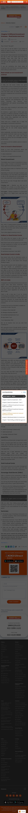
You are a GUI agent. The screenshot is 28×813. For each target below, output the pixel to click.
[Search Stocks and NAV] (24, 2)
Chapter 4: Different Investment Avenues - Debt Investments (13, 409)
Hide (24, 392)
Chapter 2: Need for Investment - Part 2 (12, 402)
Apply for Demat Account (17, 1)
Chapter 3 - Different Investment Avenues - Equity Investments (13, 405)
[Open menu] (26, 2)
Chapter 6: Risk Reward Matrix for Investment (13, 417)
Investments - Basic (9, 396)
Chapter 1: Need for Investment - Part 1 (12, 400)
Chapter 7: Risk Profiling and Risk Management (13, 420)
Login (9, 1)
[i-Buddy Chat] (22, 810)
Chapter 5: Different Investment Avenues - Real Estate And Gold (13, 414)
